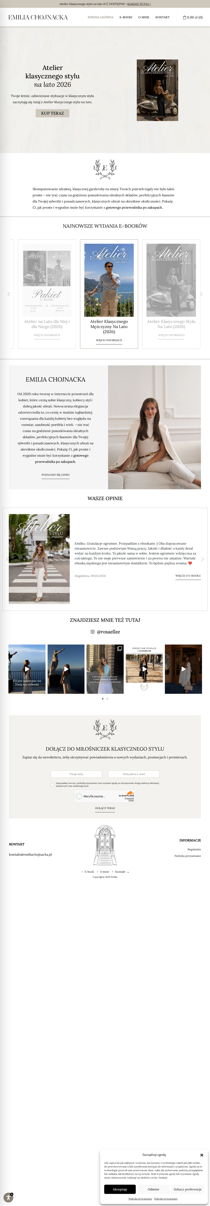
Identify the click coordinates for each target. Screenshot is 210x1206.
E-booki (126, 17)
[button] (202, 1155)
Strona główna (100, 17)
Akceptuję (120, 1189)
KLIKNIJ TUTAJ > (139, 4)
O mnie (143, 17)
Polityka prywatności (140, 1198)
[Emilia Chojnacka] (38, 17)
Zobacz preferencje (188, 1189)
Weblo (114, 877)
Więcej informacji (43, 340)
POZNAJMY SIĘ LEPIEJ (56, 475)
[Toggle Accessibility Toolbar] (8, 1197)
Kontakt (162, 17)
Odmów (153, 1189)
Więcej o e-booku (188, 576)
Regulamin (194, 849)
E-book (89, 872)
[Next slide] (201, 294)
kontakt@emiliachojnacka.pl (30, 854)
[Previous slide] (9, 294)
